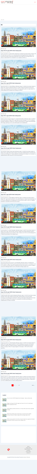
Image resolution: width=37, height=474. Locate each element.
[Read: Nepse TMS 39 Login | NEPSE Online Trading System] (18, 37)
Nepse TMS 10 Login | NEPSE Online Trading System (11, 339)
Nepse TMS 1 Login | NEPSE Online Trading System (11, 194)
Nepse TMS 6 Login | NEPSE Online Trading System (11, 83)
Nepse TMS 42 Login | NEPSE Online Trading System (11, 148)
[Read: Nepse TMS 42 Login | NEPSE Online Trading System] (18, 134)
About (28, 446)
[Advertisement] (18, 12)
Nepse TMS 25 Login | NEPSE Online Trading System (11, 227)
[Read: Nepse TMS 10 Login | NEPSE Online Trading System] (18, 326)
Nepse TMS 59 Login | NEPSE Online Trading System (11, 259)
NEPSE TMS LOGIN (3, 48)
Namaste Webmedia (27, 457)
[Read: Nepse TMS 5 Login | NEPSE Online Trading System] (18, 102)
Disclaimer (28, 450)
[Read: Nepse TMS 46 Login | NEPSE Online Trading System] (18, 360)
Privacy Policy (28, 451)
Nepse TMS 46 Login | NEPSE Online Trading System (11, 373)
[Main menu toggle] (35, 2)
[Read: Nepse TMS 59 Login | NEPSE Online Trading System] (18, 246)
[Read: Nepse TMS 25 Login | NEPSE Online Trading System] (18, 213)
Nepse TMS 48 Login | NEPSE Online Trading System (11, 292)
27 (19, 385)
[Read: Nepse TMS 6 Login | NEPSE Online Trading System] (18, 69)
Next (33, 385)
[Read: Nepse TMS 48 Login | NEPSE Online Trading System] (18, 278)
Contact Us (28, 452)
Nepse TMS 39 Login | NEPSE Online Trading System (11, 50)
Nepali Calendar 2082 (28, 449)
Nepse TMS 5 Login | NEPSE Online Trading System (11, 115)
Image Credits (28, 447)
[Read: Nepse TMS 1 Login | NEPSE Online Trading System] (18, 181)
